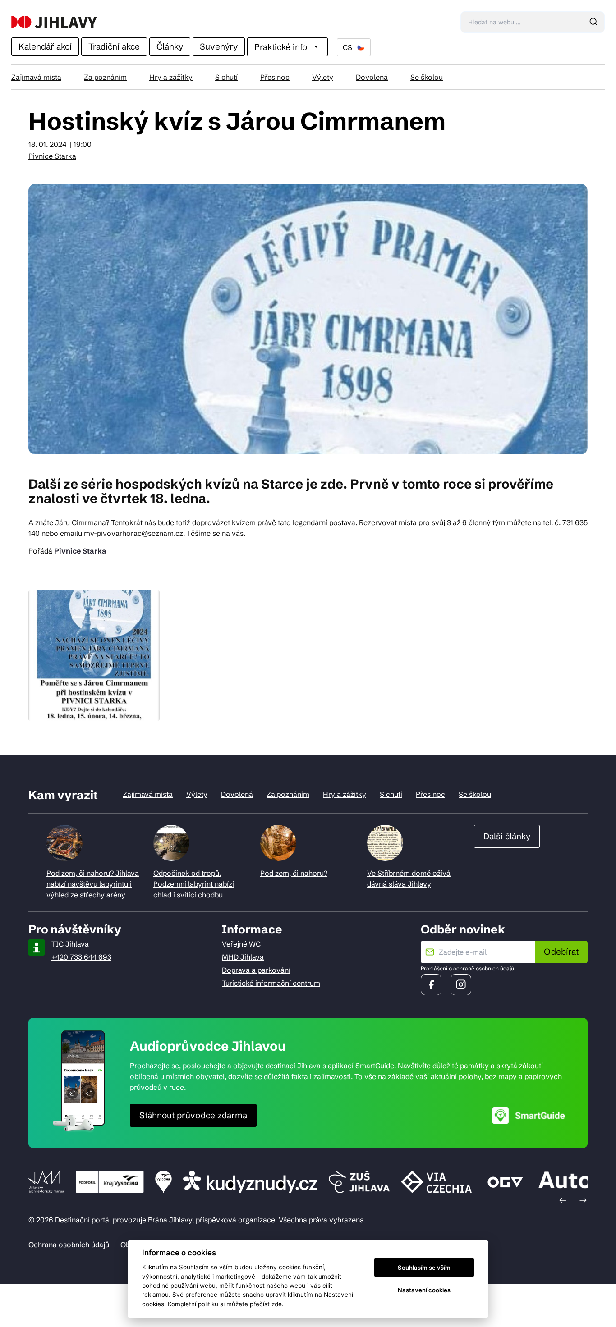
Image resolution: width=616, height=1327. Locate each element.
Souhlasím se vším (424, 1267)
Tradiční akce (114, 46)
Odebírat (561, 951)
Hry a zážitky (171, 77)
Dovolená (372, 77)
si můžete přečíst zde (251, 1304)
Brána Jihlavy (170, 1219)
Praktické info (280, 46)
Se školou (426, 77)
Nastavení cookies (424, 1290)
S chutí (226, 77)
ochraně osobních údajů (483, 968)
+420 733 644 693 (81, 956)
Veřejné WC (241, 943)
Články (169, 46)
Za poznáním (105, 77)
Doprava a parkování (256, 970)
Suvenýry (219, 46)
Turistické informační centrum (271, 983)
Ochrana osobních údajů (68, 1244)
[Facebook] (431, 984)
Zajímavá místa (36, 77)
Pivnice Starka (52, 155)
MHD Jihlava (243, 956)
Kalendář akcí (45, 46)
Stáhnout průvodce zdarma (193, 1115)
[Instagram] (461, 984)
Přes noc (275, 77)
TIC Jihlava (70, 943)
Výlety (322, 77)
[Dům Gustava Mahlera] (54, 22)
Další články (506, 836)
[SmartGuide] (528, 1115)
